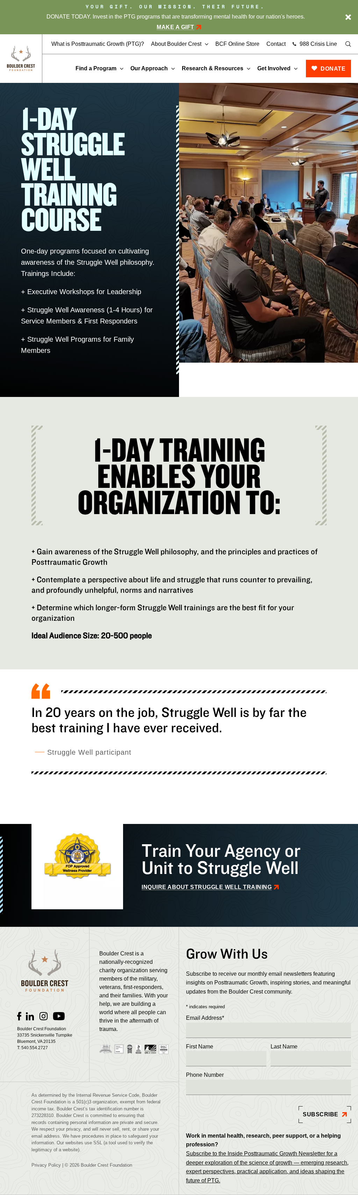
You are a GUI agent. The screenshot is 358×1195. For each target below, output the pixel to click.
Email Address (205, 1018)
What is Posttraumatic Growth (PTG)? (97, 44)
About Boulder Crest (176, 44)
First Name (199, 1047)
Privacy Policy (46, 1165)
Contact (276, 44)
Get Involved (274, 68)
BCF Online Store (237, 44)
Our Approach (149, 68)
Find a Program (96, 68)
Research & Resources (212, 68)
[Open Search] (348, 44)
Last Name (284, 1047)
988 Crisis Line (318, 44)
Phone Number (205, 1075)
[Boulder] (21, 58)
